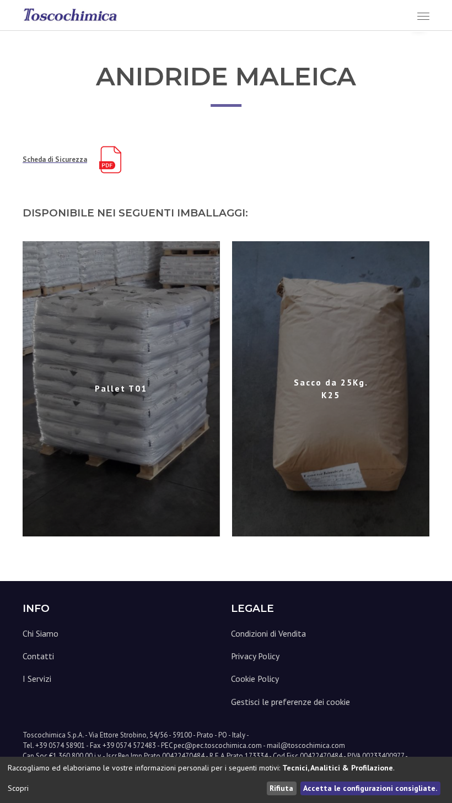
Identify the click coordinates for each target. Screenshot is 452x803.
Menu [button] (412, 15)
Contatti (38, 655)
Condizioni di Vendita (268, 633)
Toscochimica (44, 735)
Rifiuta (281, 788)
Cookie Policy (255, 678)
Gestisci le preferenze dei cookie (290, 701)
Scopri (18, 788)
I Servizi (37, 678)
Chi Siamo (40, 633)
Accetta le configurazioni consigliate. (370, 788)
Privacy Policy (255, 655)
